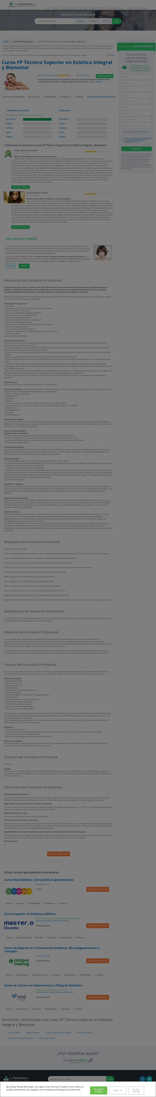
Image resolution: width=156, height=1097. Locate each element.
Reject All (118, 1090)
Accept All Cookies (98, 1090)
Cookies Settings (136, 1090)
